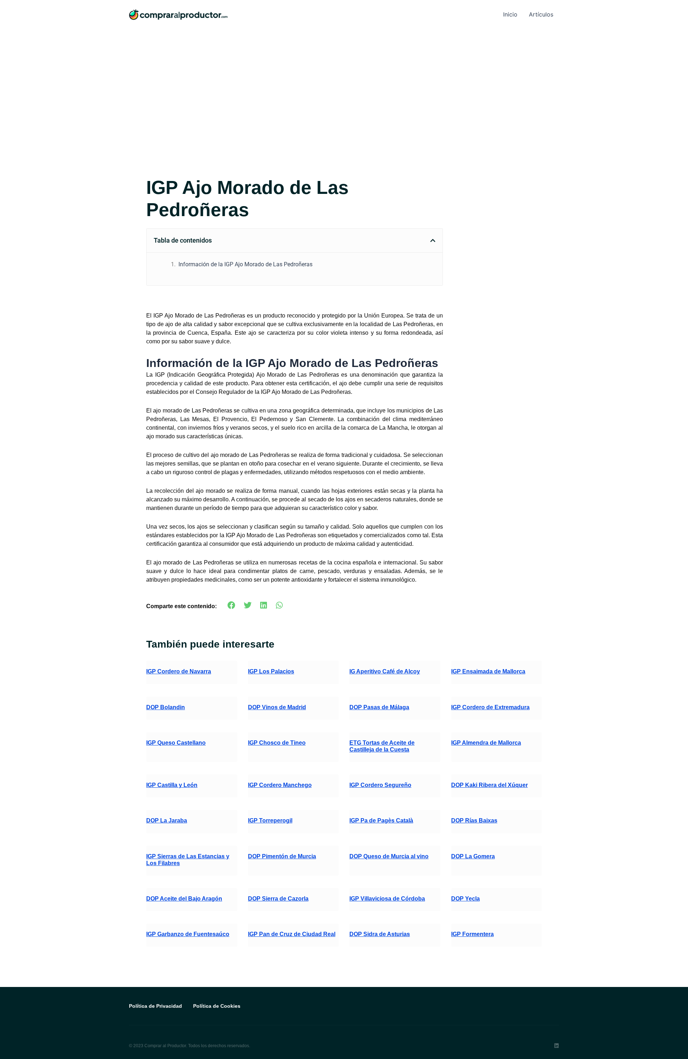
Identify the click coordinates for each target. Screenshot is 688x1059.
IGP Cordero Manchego (280, 785)
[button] (432, 240)
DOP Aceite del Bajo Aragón (184, 899)
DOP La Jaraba (166, 820)
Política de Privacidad (155, 1006)
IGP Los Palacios (271, 671)
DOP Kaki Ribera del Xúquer (489, 785)
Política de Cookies (216, 1006)
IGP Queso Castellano (176, 743)
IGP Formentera (472, 934)
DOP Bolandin (165, 707)
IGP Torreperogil (270, 820)
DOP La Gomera (473, 856)
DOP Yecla (465, 899)
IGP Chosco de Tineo (277, 743)
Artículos (541, 14)
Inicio (510, 14)
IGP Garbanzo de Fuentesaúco (187, 934)
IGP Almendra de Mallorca (486, 743)
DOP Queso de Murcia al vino (389, 856)
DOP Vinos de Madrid (277, 707)
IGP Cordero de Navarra (178, 671)
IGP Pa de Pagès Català (381, 820)
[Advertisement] (344, 82)
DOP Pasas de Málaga (379, 707)
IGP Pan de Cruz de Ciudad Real (291, 934)
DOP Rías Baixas (474, 820)
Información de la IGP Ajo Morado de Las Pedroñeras (245, 264)
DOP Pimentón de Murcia (282, 856)
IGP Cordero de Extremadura (490, 707)
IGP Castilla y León (171, 785)
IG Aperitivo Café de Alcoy (384, 671)
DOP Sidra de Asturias (379, 934)
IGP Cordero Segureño (380, 785)
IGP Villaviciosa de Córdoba (387, 899)
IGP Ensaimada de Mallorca (488, 671)
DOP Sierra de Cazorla (278, 899)
